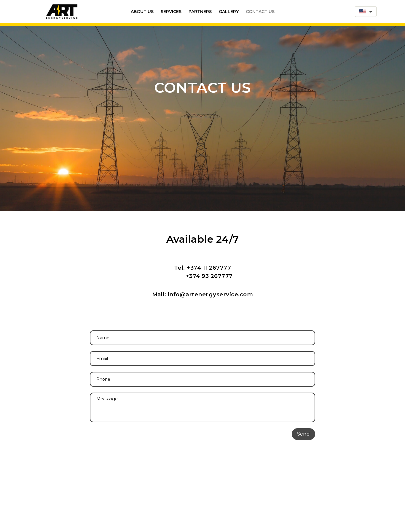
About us (142, 11)
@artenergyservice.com (216, 294)
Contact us (260, 11)
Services (171, 11)
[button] (366, 11)
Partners (200, 11)
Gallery (229, 11)
